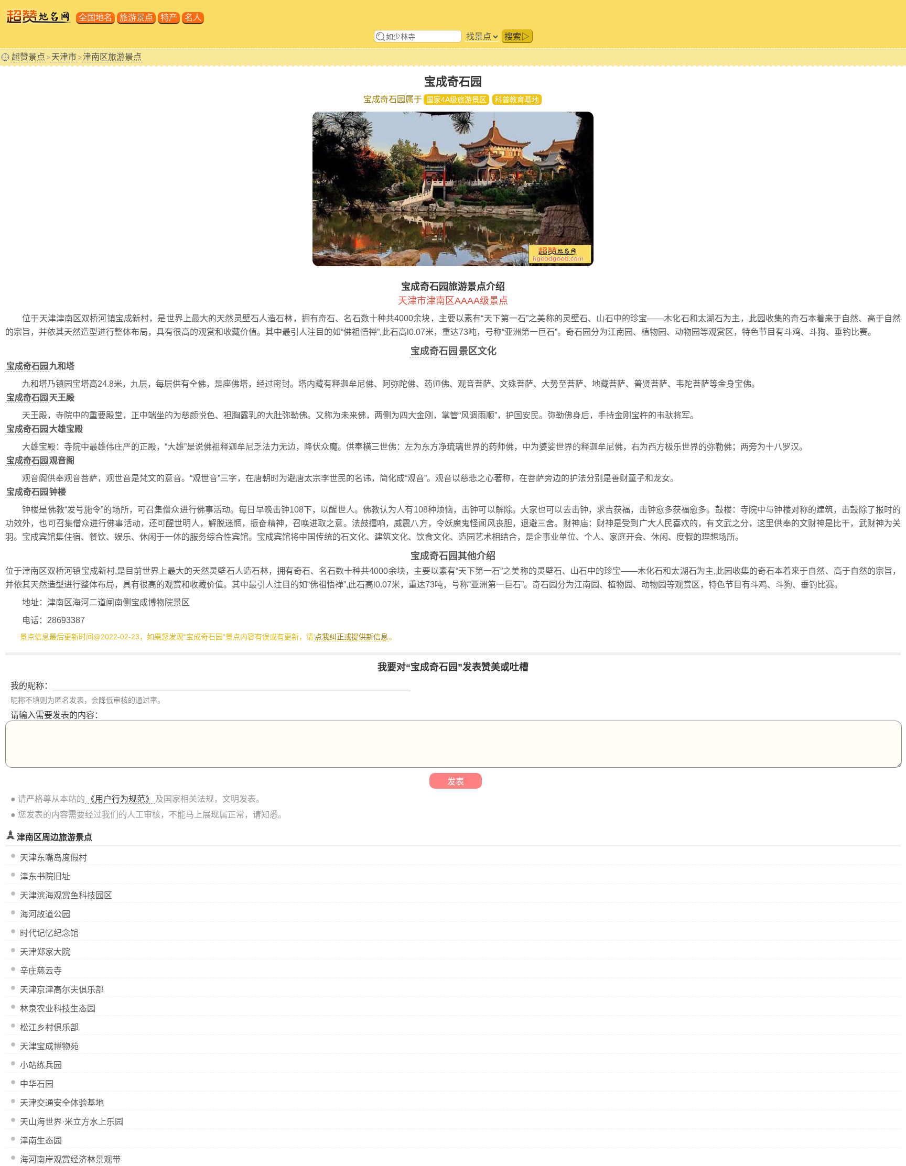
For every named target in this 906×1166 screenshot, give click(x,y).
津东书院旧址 (45, 876)
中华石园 (36, 1084)
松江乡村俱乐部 (49, 1027)
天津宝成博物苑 (49, 1046)
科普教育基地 (517, 99)
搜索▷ (517, 36)
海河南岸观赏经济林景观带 (70, 1159)
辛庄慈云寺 (41, 970)
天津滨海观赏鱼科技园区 (66, 895)
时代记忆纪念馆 (49, 933)
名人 (193, 17)
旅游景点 (136, 17)
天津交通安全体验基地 (62, 1102)
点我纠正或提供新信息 (351, 637)
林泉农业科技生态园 (57, 1008)
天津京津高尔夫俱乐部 (62, 989)
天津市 (64, 56)
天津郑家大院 (45, 951)
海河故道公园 (45, 914)
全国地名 (95, 17)
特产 (168, 17)
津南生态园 (41, 1140)
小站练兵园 (41, 1065)
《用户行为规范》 (120, 798)
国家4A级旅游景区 (456, 99)
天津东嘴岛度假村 (53, 857)
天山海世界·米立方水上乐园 (71, 1121)
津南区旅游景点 (112, 56)
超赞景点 (28, 56)
